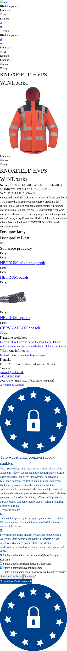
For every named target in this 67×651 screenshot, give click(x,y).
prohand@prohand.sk (12, 372)
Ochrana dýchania (34, 346)
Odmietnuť (30, 576)
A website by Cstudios (12, 384)
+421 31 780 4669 (10, 376)
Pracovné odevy (26, 341)
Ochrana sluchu (15, 346)
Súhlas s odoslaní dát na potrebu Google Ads (27, 563)
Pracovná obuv (8, 341)
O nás (3, 14)
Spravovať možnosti (11, 576)
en (1, 26)
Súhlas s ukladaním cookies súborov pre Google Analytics (34, 571)
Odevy (3, 68)
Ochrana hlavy (43, 341)
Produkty (5, 10)
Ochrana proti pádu (55, 346)
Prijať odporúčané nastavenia (16, 581)
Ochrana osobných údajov (30, 355)
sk (1, 22)
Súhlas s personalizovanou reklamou (22, 567)
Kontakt (4, 18)
